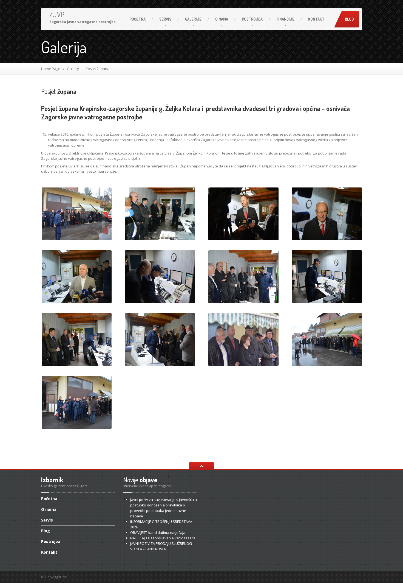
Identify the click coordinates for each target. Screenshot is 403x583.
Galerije (193, 19)
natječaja (157, 532)
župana (58, 91)
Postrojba (252, 19)
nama (48, 509)
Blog (349, 19)
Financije (285, 19)
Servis (165, 19)
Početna (137, 19)
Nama (221, 19)
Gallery (73, 68)
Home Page (50, 68)
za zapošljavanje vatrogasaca (162, 538)
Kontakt (316, 19)
